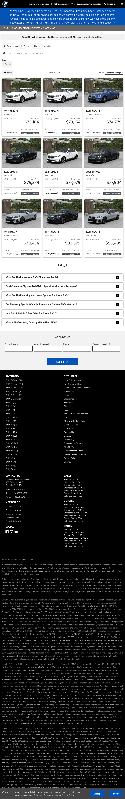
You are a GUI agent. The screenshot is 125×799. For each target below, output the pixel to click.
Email (41, 343)
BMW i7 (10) (10, 410)
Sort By (101, 72)
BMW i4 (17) (10, 402)
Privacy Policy (70, 458)
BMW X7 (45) (11, 461)
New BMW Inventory (73, 380)
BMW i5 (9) (10, 406)
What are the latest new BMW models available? (32, 277)
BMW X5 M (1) (11, 450)
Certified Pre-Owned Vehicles (77, 387)
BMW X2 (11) (10, 439)
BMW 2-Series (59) (13, 380)
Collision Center (71, 424)
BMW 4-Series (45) (14, 387)
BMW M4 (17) (11, 428)
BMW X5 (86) (11, 447)
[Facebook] (7, 532)
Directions (68, 428)
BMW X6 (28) (11, 454)
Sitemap (67, 461)
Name (12, 343)
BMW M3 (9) (11, 424)
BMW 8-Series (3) (13, 398)
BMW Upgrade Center (73, 450)
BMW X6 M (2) (11, 458)
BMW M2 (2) (10, 421)
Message (101, 343)
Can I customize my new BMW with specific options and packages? (41, 286)
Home (5, 28)
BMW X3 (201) (11, 443)
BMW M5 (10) (11, 432)
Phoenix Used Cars (13, 521)
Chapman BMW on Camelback (39, 4)
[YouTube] (16, 532)
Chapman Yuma (12, 517)
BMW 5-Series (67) (13, 391)
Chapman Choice (13, 506)
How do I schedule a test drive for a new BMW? (31, 313)
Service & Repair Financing (76, 413)
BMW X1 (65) (11, 435)
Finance (67, 406)
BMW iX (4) (10, 413)
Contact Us (69, 432)
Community (69, 439)
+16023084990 (20, 493)
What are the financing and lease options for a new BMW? (38, 295)
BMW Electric (70, 391)
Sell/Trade (68, 402)
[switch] (121, 4)
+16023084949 (18, 497)
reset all (47, 46)
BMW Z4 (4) (10, 469)
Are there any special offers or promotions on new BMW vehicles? (41, 304)
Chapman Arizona (13, 510)
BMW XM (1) (10, 465)
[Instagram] (12, 532)
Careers (67, 435)
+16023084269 (18, 489)
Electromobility (70, 398)
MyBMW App (70, 447)
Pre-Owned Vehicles (73, 384)
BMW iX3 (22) (11, 417)
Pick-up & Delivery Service (76, 421)
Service (67, 410)
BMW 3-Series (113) (14, 384)
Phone (66, 343)
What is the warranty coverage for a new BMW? (31, 322)
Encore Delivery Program (75, 454)
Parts (66, 417)
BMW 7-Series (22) (13, 395)
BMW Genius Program (74, 443)
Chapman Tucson (13, 514)
